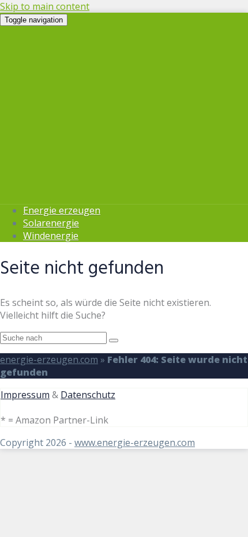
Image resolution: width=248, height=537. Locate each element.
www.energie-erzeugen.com (134, 442)
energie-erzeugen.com (49, 359)
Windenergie (50, 235)
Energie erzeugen (61, 210)
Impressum (25, 394)
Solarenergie (51, 223)
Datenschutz (88, 394)
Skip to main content (44, 6)
